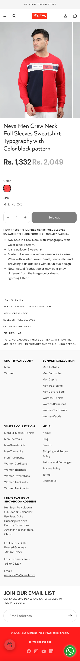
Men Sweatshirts (14, 445)
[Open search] (14, 15)
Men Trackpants (53, 385)
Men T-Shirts (51, 367)
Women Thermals (15, 470)
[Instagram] (36, 651)
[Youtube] (43, 651)
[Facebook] (28, 651)
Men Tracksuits (13, 451)
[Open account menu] (65, 15)
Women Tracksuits (16, 482)
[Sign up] (70, 615)
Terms (47, 474)
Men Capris (50, 379)
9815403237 (13, 563)
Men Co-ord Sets (54, 391)
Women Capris (52, 416)
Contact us (50, 481)
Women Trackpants (55, 410)
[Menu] (5, 16)
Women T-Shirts (53, 398)
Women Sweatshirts (17, 476)
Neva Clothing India (32, 633)
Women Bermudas (54, 404)
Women (9, 373)
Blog (45, 439)
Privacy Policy (51, 468)
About (47, 433)
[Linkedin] (51, 651)
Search (47, 445)
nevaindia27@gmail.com (19, 575)
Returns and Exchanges (57, 462)
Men (7, 367)
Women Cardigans (16, 463)
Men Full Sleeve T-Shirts (19, 433)
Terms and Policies (40, 642)
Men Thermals (13, 439)
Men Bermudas (52, 373)
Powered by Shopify (57, 633)
